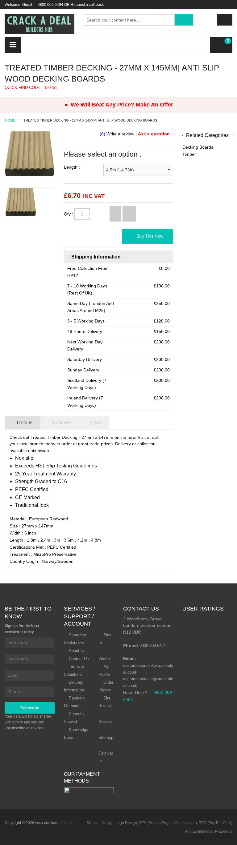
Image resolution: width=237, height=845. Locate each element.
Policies (105, 721)
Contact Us (79, 658)
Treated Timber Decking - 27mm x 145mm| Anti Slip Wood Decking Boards (90, 120)
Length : (72, 167)
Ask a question (154, 133)
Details (24, 422)
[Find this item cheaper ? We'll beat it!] (129, 214)
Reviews (61, 422)
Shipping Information (95, 256)
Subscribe (30, 707)
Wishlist (105, 658)
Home (10, 120)
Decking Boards (197, 147)
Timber (189, 154)
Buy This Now (149, 236)
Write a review (120, 133)
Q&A (96, 422)
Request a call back (87, 4)
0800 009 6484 (50, 4)
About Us (77, 650)
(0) (102, 133)
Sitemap (105, 737)
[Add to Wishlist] (115, 214)
